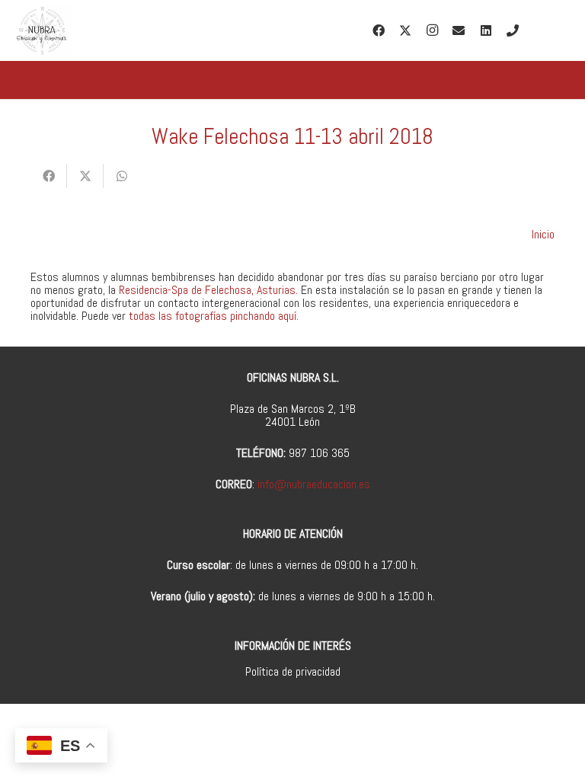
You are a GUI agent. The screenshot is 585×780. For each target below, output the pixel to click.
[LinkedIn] (486, 30)
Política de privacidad (292, 671)
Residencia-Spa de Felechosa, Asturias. (208, 290)
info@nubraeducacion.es (313, 484)
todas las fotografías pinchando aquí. (214, 316)
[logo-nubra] (41, 30)
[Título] (512, 30)
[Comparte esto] (48, 176)
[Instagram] (432, 30)
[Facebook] (378, 30)
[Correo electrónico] (458, 30)
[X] (405, 30)
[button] (562, 30)
